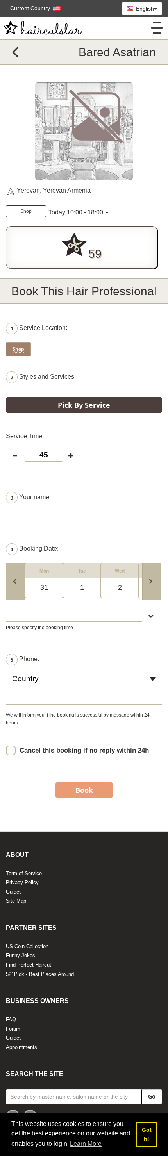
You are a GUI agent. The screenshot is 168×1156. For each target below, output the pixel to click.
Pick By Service (84, 405)
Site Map (16, 901)
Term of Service (24, 873)
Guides (14, 892)
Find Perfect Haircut (28, 965)
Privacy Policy (22, 882)
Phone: (25, 659)
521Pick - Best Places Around (40, 974)
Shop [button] (26, 211)
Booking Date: (35, 549)
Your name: (31, 497)
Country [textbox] (25, 678)
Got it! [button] (147, 1134)
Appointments (21, 1047)
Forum (13, 1029)
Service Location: (39, 328)
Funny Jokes (20, 955)
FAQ (11, 1019)
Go (151, 1096)
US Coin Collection (27, 946)
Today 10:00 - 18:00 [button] (75, 212)
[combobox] (84, 682)
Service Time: (25, 436)
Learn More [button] (86, 1143)
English (144, 8)
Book (84, 790)
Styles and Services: (43, 377)
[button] (31, 8)
